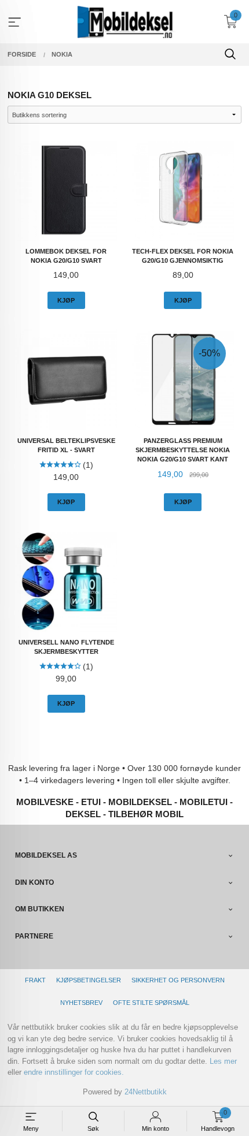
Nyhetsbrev (81, 1002)
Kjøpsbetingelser (88, 980)
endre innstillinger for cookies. (74, 1072)
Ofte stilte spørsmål (151, 1002)
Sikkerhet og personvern (178, 980)
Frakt (35, 980)
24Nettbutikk (145, 1091)
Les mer (223, 1061)
